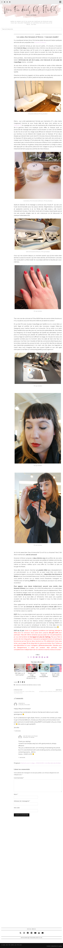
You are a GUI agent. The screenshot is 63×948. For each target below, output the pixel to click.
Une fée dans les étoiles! (14, 944)
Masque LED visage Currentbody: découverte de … (32, 675)
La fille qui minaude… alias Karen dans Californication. (24, 691)
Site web (17, 807)
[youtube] (35, 933)
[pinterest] (31, 933)
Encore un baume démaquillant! (44, 674)
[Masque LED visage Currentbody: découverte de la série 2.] (32, 668)
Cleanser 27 (17, 125)
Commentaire (19, 778)
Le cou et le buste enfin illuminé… (55, 674)
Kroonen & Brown (40, 42)
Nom (16, 794)
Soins (39, 684)
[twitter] (20, 933)
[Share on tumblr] (24, 682)
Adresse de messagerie (22, 801)
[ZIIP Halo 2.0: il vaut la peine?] (20, 668)
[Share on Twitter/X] (21, 682)
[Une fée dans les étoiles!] (31, 10)
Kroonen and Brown (27, 684)
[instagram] (24, 933)
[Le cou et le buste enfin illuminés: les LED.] (56, 668)
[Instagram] (1, 2)
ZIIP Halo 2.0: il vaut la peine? (20, 674)
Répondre (18, 731)
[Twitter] (28, 657)
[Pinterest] (33, 657)
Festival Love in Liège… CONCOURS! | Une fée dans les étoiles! (41, 763)
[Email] (9, 2)
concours (18, 684)
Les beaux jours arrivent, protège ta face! (50, 690)
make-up (35, 684)
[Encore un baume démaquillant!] (44, 668)
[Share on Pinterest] (23, 682)
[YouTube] (4, 2)
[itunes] (39, 933)
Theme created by (54, 946)
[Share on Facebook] (18, 682)
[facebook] (28, 933)
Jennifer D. (21, 703)
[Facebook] (7, 2)
